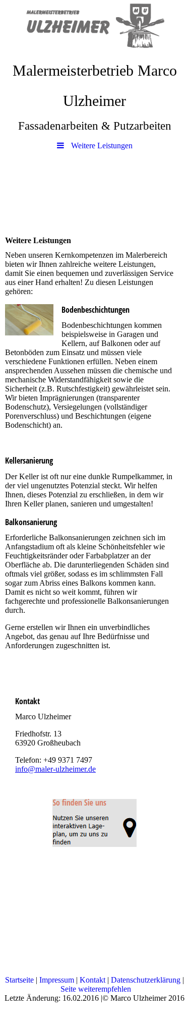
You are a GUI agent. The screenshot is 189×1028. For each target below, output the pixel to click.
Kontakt (92, 980)
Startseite (19, 980)
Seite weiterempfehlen (95, 989)
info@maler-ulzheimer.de (55, 769)
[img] (94, 27)
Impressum (56, 980)
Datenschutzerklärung (145, 980)
